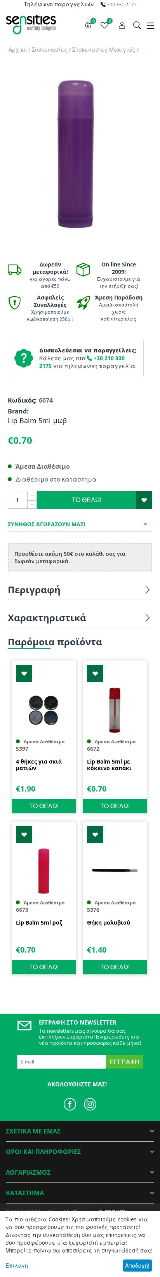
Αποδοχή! (137, 1265)
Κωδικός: (21, 400)
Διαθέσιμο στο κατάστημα (56, 479)
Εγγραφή (124, 1062)
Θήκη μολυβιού (108, 923)
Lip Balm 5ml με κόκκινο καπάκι (109, 765)
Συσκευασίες (49, 49)
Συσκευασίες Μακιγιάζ (103, 49)
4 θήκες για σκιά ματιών (39, 765)
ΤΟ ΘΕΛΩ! (86, 500)
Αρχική (18, 49)
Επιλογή (16, 1265)
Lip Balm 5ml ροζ (39, 923)
